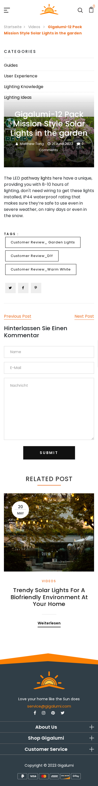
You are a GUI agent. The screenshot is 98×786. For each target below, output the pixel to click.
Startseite (13, 26)
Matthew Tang (32, 143)
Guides (11, 65)
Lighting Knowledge (23, 87)
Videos (34, 26)
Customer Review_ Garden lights (43, 242)
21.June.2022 (62, 143)
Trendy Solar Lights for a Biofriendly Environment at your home (49, 597)
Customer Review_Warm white (41, 269)
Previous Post (17, 316)
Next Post (84, 316)
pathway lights (36, 178)
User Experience (20, 76)
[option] (49, 556)
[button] (49, 727)
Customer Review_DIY (32, 255)
